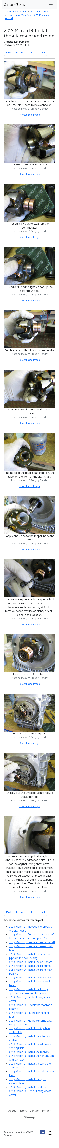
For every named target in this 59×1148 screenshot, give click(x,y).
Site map (29, 1117)
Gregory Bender (15, 5)
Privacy (46, 1110)
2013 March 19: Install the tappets (29, 1051)
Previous (20, 52)
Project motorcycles (41, 11)
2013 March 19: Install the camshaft (30, 961)
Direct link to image (29, 114)
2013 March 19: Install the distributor (30, 1087)
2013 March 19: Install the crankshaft (31, 977)
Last (42, 52)
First (8, 52)
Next (33, 52)
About (12, 1110)
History (22, 1110)
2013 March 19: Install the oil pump (30, 965)
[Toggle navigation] (50, 4)
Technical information (15, 11)
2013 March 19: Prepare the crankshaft (32, 942)
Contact (34, 1110)
